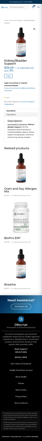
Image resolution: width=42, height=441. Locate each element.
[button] (34, 29)
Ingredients (11, 115)
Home (6, 20)
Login (8, 76)
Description (11, 111)
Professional (9, 104)
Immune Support (16, 20)
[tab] (21, 111)
